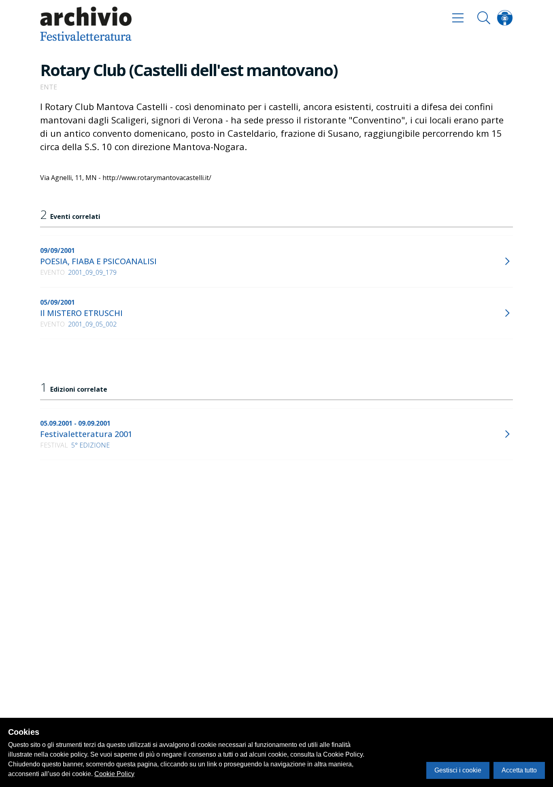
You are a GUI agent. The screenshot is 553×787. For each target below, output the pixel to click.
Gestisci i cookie (457, 770)
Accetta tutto (519, 770)
